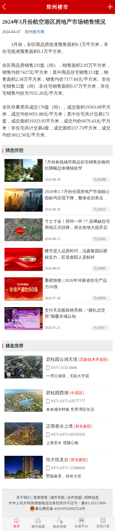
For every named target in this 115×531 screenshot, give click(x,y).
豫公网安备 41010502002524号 (60, 508)
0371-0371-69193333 (68, 434)
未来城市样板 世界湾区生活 (70, 409)
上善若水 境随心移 (62, 443)
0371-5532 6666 (64, 368)
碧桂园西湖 (57, 392)
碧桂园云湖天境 (61, 359)
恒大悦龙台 (57, 459)
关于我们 (23, 497)
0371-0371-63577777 (68, 401)
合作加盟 (74, 497)
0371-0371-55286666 (68, 468)
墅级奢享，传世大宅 (63, 476)
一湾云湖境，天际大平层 (67, 376)
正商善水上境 (59, 426)
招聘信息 (91, 497)
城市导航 (57, 497)
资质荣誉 (40, 497)
